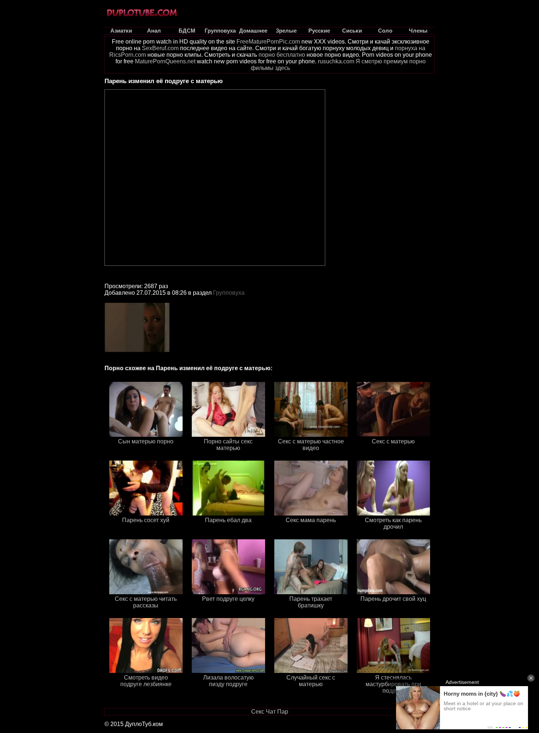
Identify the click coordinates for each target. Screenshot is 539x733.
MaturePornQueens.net (165, 61)
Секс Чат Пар (269, 711)
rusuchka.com (336, 61)
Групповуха (229, 293)
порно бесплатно (281, 55)
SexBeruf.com (160, 48)
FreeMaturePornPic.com (268, 41)
